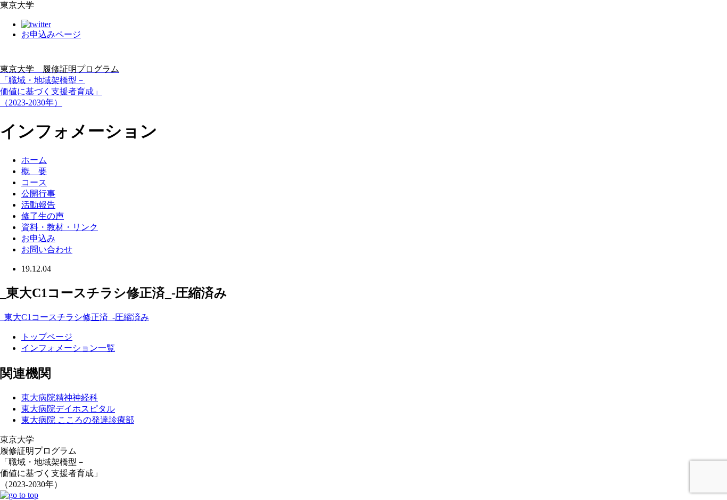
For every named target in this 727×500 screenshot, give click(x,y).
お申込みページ (51, 34)
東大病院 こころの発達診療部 (77, 419)
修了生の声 (42, 215)
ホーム (34, 160)
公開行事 (38, 193)
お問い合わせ (46, 249)
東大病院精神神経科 (59, 397)
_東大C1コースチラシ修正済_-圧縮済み (74, 317)
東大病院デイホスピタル (68, 408)
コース (34, 182)
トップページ (46, 336)
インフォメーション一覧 (68, 348)
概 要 (34, 171)
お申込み (38, 238)
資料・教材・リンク (59, 227)
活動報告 (38, 204)
